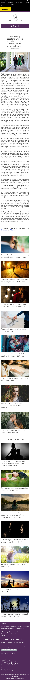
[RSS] (16, 663)
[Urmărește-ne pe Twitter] (7, 663)
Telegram (13, 230)
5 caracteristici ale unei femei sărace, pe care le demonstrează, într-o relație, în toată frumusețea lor (14, 515)
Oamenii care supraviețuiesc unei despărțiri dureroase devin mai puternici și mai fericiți (13, 463)
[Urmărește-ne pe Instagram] (11, 663)
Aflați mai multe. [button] (15, 5)
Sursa (3, 225)
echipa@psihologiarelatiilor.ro (11, 670)
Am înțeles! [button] (5, 9)
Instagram (4, 230)
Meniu (16, 26)
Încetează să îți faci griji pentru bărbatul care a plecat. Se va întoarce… (12, 405)
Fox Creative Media (19, 678)
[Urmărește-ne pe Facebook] (3, 663)
